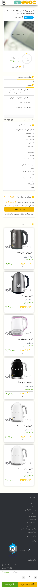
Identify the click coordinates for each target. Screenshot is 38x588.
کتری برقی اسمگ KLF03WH (25, 469)
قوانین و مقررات (32, 516)
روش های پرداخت (31, 519)
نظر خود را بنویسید (19, 209)
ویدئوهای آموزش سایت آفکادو (28, 529)
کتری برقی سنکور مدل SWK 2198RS (25, 339)
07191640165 (7, 568)
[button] (31, 3)
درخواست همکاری (31, 526)
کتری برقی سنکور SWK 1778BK (25, 253)
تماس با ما (33, 503)
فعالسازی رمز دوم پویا (31, 513)
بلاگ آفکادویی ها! (32, 532)
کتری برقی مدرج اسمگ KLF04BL (25, 382)
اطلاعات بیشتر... (28, 259)
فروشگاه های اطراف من (30, 523)
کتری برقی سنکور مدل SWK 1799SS (25, 296)
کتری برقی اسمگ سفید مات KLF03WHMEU (25, 426)
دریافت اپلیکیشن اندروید (30, 510)
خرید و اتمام (8, 584)
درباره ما (34, 507)
